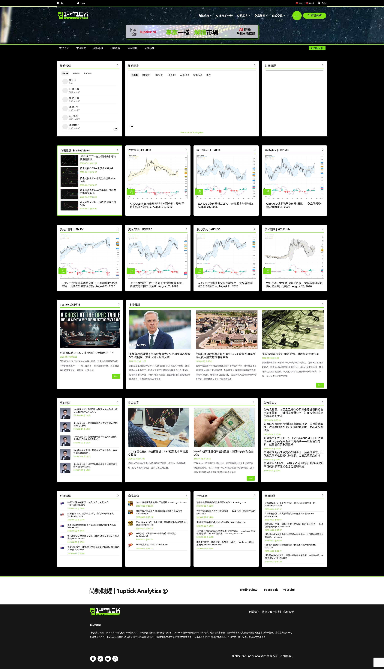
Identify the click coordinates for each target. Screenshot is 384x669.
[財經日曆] (323, 65)
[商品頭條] (186, 495)
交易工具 (242, 15)
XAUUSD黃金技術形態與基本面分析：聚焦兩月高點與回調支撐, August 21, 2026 (157, 205)
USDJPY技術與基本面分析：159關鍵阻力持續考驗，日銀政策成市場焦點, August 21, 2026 (89, 285)
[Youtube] (108, 659)
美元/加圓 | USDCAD (140, 229)
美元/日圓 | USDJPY (72, 229)
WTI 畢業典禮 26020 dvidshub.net (152, 544)
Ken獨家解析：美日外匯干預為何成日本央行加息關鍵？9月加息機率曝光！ (95, 437)
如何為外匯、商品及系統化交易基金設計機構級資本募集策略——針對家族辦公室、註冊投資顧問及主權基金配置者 (293, 413)
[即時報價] (118, 65)
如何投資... (270, 402)
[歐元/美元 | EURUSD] (255, 149)
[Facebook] (93, 659)
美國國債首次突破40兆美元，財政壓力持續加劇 (290, 353)
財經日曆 (270, 65)
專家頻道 (65, 402)
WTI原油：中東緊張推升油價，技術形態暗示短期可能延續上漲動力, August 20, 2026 (294, 285)
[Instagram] (115, 659)
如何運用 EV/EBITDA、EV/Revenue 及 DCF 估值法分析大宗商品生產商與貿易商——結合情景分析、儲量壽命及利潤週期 (293, 441)
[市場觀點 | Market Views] (118, 150)
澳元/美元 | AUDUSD (208, 229)
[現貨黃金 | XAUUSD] (186, 149)
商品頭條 (133, 495)
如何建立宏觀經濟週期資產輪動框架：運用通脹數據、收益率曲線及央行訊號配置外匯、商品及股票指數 (293, 427)
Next (116, 376)
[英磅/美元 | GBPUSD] (323, 149)
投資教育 (133, 402)
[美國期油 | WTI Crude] (323, 229)
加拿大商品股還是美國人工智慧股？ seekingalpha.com (161, 502)
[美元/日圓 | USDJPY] (118, 229)
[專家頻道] (118, 402)
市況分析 (203, 15)
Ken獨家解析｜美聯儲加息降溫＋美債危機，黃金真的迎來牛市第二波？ (95, 410)
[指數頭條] (255, 495)
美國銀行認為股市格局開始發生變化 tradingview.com (221, 522)
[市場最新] (323, 304)
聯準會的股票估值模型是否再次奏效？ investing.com (221, 502)
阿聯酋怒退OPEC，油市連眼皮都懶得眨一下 (87, 352)
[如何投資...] (323, 402)
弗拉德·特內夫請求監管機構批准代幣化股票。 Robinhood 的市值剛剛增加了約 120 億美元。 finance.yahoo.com (225, 532)
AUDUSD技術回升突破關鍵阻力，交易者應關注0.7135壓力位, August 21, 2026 (225, 285)
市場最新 (134, 304)
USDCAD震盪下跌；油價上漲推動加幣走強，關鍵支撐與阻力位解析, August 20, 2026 (157, 285)
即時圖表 (133, 65)
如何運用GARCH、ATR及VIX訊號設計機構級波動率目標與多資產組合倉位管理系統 (294, 465)
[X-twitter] (101, 659)
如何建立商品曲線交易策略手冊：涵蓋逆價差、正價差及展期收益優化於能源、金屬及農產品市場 (293, 454)
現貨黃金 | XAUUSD (139, 150)
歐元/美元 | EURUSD (208, 150)
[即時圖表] (255, 65)
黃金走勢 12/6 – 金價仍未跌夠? (96, 168)
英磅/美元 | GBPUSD (277, 150)
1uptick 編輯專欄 (70, 304)
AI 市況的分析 (224, 15)
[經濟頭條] (323, 495)
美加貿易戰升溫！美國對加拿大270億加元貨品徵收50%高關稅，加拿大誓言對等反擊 (159, 355)
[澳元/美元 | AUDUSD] (255, 229)
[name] (73, 15)
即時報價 (65, 65)
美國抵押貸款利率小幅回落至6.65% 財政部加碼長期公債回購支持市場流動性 (225, 355)
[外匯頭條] (118, 495)
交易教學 (259, 15)
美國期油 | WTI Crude (277, 229)
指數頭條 (201, 495)
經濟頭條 (270, 495)
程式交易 (277, 15)
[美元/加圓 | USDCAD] (186, 229)
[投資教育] (253, 402)
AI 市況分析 (315, 15)
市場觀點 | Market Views (75, 150)
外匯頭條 (65, 495)
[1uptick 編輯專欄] (119, 304)
